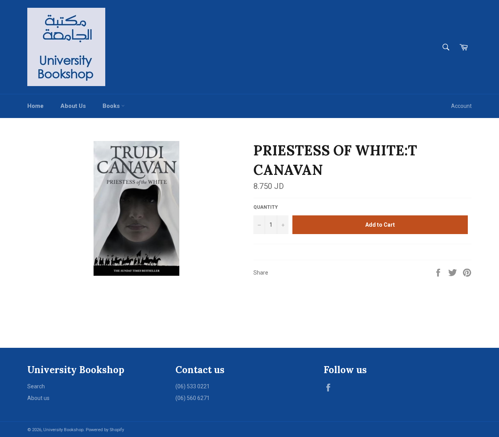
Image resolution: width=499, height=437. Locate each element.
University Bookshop (63, 429)
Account (461, 106)
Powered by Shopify (105, 429)
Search (36, 386)
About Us (73, 105)
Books (112, 105)
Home (35, 105)
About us (38, 398)
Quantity (265, 207)
